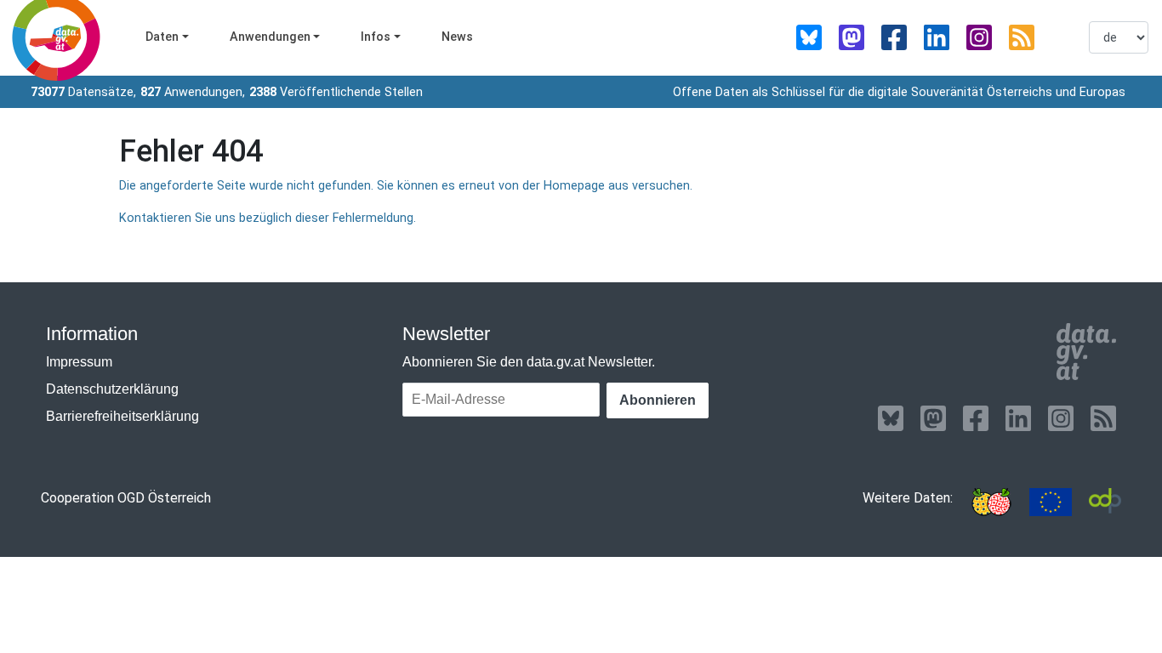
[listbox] (1118, 37)
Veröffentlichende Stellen (336, 92)
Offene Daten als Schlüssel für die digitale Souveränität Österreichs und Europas (899, 92)
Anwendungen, (192, 92)
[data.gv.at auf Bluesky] (809, 37)
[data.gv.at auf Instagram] (979, 37)
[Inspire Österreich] (991, 502)
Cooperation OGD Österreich (126, 498)
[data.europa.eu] (1050, 502)
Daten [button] (162, 37)
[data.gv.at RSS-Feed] (1021, 37)
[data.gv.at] (1086, 352)
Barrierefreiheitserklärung (122, 416)
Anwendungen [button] (270, 37)
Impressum (79, 362)
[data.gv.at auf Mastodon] (851, 37)
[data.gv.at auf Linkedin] (936, 37)
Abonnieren (657, 400)
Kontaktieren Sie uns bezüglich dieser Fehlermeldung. (267, 218)
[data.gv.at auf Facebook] (894, 37)
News (457, 37)
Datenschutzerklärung (112, 389)
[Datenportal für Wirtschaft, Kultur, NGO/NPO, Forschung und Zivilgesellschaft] (1105, 502)
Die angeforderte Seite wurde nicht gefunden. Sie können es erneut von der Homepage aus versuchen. (405, 186)
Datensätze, (83, 92)
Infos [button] (375, 37)
